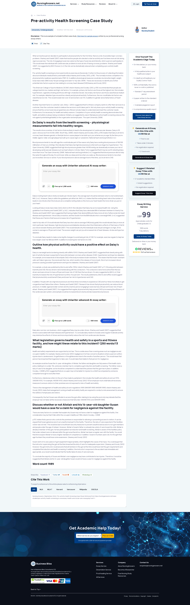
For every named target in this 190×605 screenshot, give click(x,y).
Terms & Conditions (134, 596)
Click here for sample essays (87, 36)
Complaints (155, 596)
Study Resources (88, 4)
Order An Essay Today (144, 236)
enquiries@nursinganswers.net (151, 566)
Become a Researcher (126, 570)
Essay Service (101, 566)
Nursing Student (148, 31)
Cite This (46, 44)
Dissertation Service (103, 570)
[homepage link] (32, 15)
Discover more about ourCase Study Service (144, 116)
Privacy (126, 596)
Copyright (143, 596)
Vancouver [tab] (71, 489)
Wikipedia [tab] (83, 489)
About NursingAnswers (126, 566)
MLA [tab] (41, 489)
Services (73, 4)
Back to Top (35, 589)
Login (137, 4)
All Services (100, 577)
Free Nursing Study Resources (125, 574)
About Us (111, 4)
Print (36, 44)
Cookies (149, 596)
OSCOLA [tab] (94, 489)
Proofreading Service (104, 573)
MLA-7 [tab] (49, 489)
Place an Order (152, 4)
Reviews (102, 4)
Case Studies (41, 15)
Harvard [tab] (59, 489)
